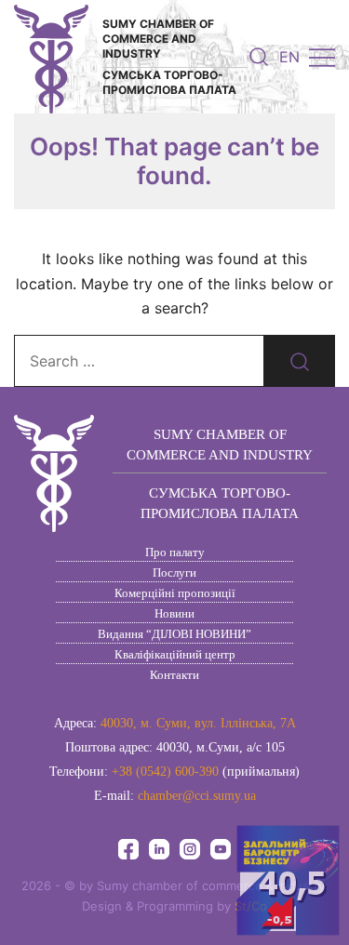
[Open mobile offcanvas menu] (322, 57)
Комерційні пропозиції (174, 593)
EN (289, 56)
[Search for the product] (299, 361)
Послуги (174, 572)
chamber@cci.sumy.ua (197, 796)
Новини (174, 613)
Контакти (174, 675)
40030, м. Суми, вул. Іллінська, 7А (198, 723)
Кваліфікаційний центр (174, 654)
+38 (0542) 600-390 (165, 772)
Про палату (175, 552)
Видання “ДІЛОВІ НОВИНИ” (174, 634)
